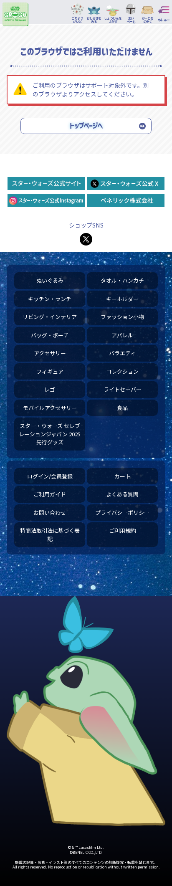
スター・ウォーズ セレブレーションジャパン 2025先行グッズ (50, 434)
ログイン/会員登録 (50, 476)
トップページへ (86, 125)
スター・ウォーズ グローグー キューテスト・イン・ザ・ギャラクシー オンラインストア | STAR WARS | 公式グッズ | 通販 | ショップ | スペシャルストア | (15, 14)
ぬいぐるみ (49, 280)
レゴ (49, 389)
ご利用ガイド (49, 494)
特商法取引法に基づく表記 (50, 535)
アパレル (122, 335)
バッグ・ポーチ (50, 335)
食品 (122, 408)
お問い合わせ (49, 512)
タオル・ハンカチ (122, 280)
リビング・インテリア (50, 317)
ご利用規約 (122, 530)
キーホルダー (122, 299)
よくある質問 (122, 494)
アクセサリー (50, 353)
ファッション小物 (122, 317)
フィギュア (49, 371)
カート (122, 476)
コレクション (122, 371)
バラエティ (122, 353)
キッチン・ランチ (49, 299)
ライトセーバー (123, 389)
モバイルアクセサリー (50, 408)
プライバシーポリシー (122, 512)
